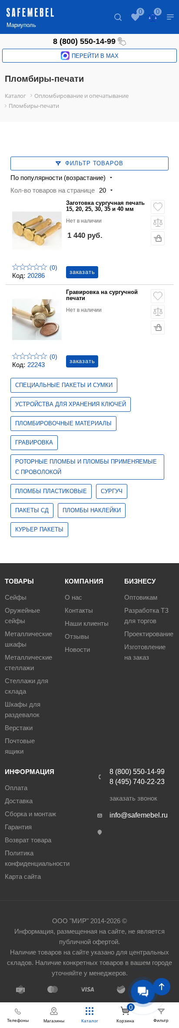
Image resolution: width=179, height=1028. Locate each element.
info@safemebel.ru (138, 815)
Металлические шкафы (28, 639)
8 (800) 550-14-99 (84, 41)
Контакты (79, 610)
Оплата (16, 787)
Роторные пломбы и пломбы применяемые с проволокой (86, 466)
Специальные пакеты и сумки (64, 385)
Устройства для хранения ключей (70, 404)
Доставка (19, 800)
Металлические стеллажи (28, 662)
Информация (29, 771)
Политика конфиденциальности (37, 858)
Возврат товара (28, 840)
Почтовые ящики (20, 746)
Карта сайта (23, 876)
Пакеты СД (32, 510)
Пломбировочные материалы (63, 423)
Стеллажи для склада (26, 686)
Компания (84, 581)
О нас (73, 597)
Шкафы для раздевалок (22, 709)
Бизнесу (140, 581)
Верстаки (19, 727)
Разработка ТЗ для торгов (146, 615)
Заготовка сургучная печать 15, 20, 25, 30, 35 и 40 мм (105, 206)
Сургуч (112, 491)
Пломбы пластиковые (51, 491)
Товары (19, 581)
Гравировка (34, 442)
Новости (77, 649)
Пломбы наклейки (92, 510)
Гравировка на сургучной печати (102, 295)
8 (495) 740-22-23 (137, 781)
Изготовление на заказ (145, 652)
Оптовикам (140, 597)
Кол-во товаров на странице (52, 190)
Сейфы (16, 597)
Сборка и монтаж (30, 814)
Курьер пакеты (39, 529)
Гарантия (18, 827)
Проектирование (148, 633)
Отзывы (77, 636)
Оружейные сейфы (22, 615)
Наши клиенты (87, 623)
